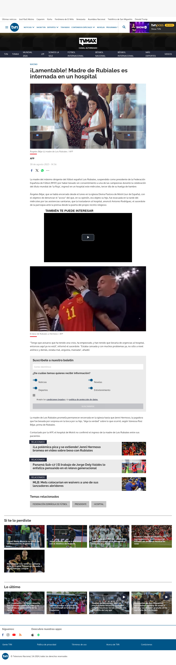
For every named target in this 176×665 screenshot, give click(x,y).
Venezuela (80, 19)
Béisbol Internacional (126, 54)
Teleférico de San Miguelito (120, 19)
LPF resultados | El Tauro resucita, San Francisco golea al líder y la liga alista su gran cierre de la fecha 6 (23, 606)
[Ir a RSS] (21, 634)
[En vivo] (153, 24)
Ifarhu (49, 19)
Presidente (80, 504)
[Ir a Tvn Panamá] (14, 27)
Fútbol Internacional (75, 54)
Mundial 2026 (27, 54)
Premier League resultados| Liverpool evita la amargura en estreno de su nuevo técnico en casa (149, 540)
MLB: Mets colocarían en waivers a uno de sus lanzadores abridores (65, 484)
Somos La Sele (54, 54)
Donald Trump (141, 19)
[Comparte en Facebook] (31, 170)
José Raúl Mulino (26, 19)
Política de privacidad (46, 644)
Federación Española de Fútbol (50, 504)
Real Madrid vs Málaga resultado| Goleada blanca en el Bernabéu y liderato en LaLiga (109, 541)
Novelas (101, 27)
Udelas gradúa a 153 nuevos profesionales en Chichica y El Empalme (64, 607)
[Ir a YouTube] (15, 634)
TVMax (15, 54)
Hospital (99, 504)
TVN (6, 54)
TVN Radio (65, 27)
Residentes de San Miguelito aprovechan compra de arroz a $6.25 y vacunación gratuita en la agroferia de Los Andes (150, 606)
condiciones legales (55, 399)
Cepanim (40, 19)
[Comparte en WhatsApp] (42, 170)
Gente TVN (7, 644)
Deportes (51, 27)
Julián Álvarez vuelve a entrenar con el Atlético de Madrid (65, 542)
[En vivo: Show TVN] (139, 27)
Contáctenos (146, 644)
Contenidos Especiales (81, 27)
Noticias (28, 27)
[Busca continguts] (124, 27)
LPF (42, 54)
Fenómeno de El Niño (64, 19)
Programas (111, 27)
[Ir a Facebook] (3, 634)
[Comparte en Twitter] (37, 170)
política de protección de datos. (83, 399)
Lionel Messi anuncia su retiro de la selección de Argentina (23, 542)
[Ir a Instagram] (8, 634)
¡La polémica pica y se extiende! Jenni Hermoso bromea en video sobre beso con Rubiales (67, 448)
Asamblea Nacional (96, 19)
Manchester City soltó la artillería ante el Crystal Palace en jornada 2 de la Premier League (24, 566)
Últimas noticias (9, 19)
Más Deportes (151, 54)
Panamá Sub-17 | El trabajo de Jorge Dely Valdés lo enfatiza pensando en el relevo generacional (69, 466)
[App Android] (39, 634)
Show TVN (41, 27)
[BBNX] (5, 656)
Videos (168, 54)
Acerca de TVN (112, 644)
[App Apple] (33, 634)
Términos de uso (79, 644)
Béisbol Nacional (100, 54)
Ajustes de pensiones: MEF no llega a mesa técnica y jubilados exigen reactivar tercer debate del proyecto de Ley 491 (109, 606)
